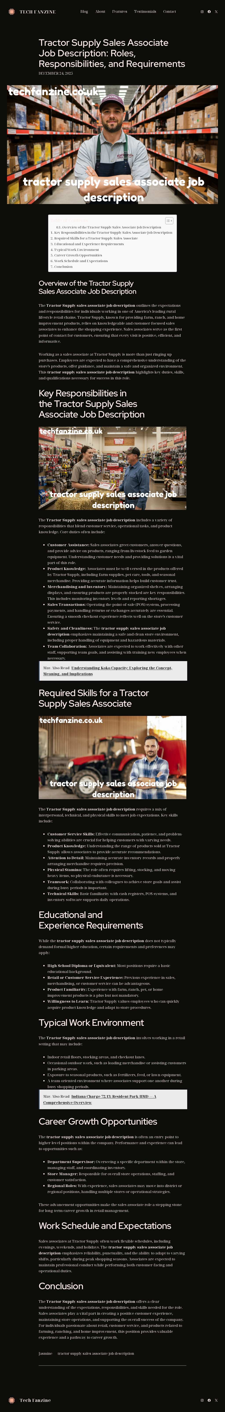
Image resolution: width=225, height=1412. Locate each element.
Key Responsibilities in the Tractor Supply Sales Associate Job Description (113, 232)
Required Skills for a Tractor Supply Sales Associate (96, 238)
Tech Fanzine (38, 12)
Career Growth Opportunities (78, 255)
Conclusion (63, 266)
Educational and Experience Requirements (88, 244)
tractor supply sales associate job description (96, 1353)
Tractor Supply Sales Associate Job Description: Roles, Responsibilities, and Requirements (112, 53)
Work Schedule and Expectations (80, 261)
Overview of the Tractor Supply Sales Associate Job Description (111, 227)
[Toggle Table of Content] (167, 220)
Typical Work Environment (76, 249)
